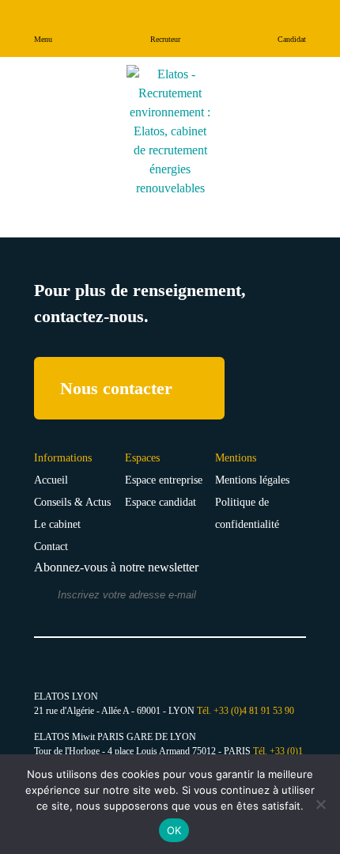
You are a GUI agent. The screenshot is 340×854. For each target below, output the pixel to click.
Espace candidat (160, 502)
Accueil (51, 480)
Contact (51, 546)
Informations (63, 458)
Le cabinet (57, 524)
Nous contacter (116, 388)
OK (174, 830)
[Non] (320, 804)
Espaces (142, 458)
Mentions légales (252, 480)
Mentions (235, 458)
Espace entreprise (163, 480)
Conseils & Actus (72, 502)
